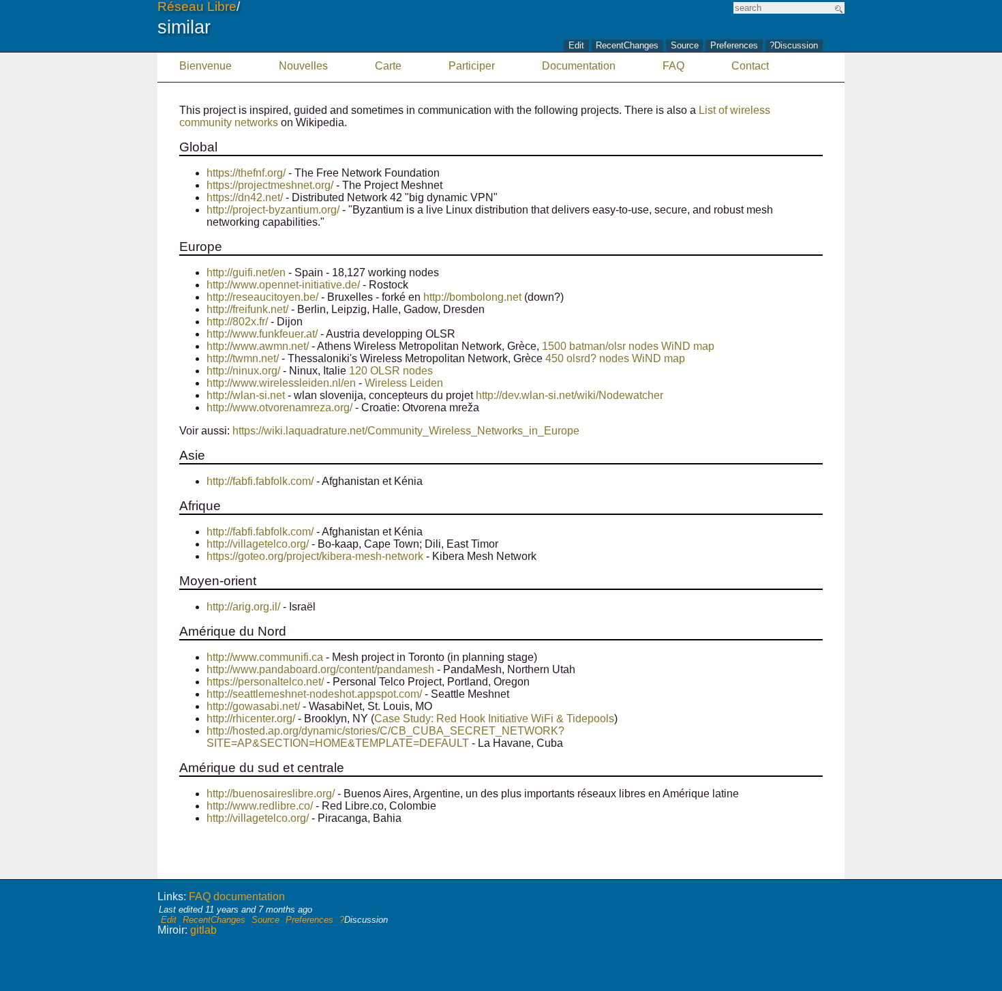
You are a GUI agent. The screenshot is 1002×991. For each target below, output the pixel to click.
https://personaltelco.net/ (265, 681)
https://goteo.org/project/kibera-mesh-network (315, 556)
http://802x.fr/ (237, 321)
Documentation (579, 66)
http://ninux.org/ (243, 370)
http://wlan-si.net (246, 395)
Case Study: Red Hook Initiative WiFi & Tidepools (494, 718)
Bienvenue (205, 66)
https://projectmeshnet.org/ (270, 185)
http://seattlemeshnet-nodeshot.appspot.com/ (314, 694)
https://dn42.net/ (245, 197)
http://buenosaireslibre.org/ (271, 793)
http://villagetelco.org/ (258, 544)
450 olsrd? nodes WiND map (615, 358)
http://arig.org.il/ (243, 606)
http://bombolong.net (472, 297)
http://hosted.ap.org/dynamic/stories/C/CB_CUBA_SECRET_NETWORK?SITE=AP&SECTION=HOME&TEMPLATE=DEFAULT (385, 737)
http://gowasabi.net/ (253, 706)
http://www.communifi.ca (265, 657)
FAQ (673, 66)
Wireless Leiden (404, 383)
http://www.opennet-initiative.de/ (283, 285)
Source (685, 46)
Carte (388, 66)
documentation (249, 896)
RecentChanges (627, 46)
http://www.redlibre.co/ (260, 806)
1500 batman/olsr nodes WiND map (628, 346)
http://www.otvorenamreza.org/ (279, 407)
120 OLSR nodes (391, 370)
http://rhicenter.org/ (251, 718)
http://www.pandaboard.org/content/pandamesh (320, 669)
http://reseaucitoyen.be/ (262, 297)
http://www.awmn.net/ (258, 346)
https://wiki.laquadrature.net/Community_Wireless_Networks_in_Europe (405, 431)
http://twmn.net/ (243, 358)
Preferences (734, 46)
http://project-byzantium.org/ (273, 210)
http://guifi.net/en (246, 272)
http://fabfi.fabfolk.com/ (260, 481)
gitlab (203, 930)
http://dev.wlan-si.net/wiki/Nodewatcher (569, 395)
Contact (750, 66)
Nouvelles (303, 66)
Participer (472, 66)
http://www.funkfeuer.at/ (262, 334)
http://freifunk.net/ (247, 309)
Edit (576, 46)
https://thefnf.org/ (246, 173)
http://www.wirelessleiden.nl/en (281, 383)
